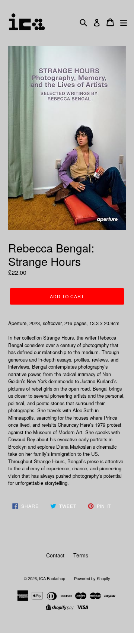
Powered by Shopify (92, 578)
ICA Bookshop (52, 578)
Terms (80, 555)
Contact (55, 555)
